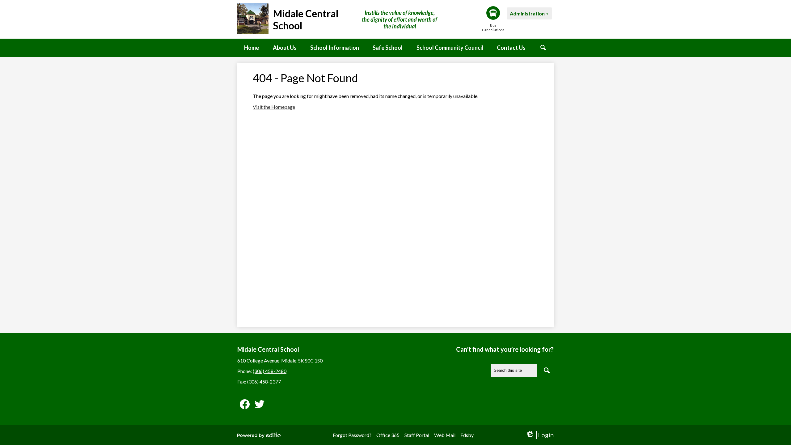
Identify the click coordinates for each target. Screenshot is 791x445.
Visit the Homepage (274, 107)
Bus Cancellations (493, 27)
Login (540, 435)
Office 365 (388, 435)
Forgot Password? (352, 435)
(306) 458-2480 (269, 371)
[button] (285, 48)
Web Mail (444, 435)
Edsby (467, 435)
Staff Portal (416, 435)
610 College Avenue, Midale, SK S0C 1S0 (280, 360)
